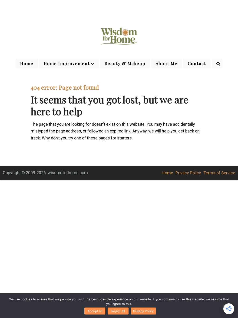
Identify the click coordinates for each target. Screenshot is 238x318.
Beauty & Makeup (125, 63)
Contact (197, 63)
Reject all (118, 311)
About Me (167, 63)
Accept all (95, 311)
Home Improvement (67, 63)
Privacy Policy (188, 172)
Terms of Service (219, 172)
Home (26, 63)
